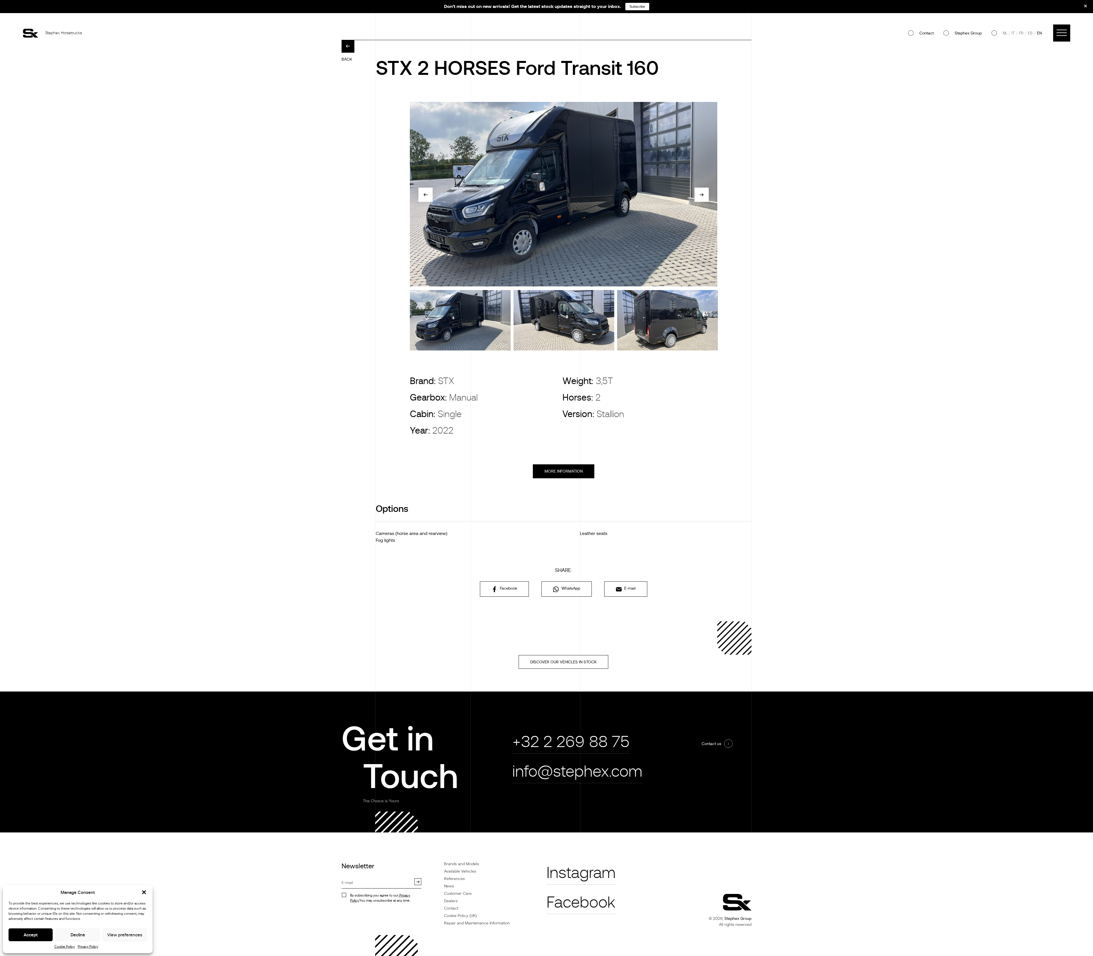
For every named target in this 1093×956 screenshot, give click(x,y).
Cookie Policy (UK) (460, 915)
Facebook (508, 588)
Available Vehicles (460, 871)
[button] (144, 892)
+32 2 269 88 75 (571, 742)
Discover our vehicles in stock (563, 662)
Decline (78, 934)
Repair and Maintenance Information (477, 923)
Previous (425, 195)
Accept (31, 934)
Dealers (451, 900)
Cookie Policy (64, 947)
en (1039, 33)
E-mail (629, 588)
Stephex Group (968, 33)
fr (1021, 33)
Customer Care (458, 893)
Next (702, 195)
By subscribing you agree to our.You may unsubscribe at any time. (380, 897)
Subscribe (637, 7)
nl (1005, 33)
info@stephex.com (577, 771)
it (1013, 33)
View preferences (124, 934)
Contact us (711, 743)
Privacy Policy (88, 947)
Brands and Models (461, 863)
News (449, 886)
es (1030, 33)
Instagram (580, 873)
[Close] (1081, 8)
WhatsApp (570, 588)
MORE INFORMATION (564, 471)
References (454, 878)
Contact (926, 33)
